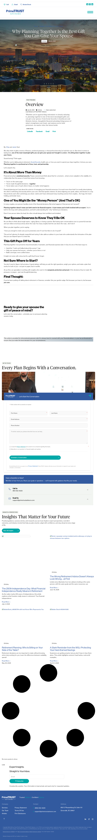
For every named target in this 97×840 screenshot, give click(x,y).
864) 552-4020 (40, 808)
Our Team (5, 810)
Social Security (35, 162)
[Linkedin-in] (85, 819)
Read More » (6, 602)
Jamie (14, 147)
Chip (8, 147)
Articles (44, 41)
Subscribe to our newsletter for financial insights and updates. (26, 449)
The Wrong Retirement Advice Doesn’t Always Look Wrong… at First (72, 577)
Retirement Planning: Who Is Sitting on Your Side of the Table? (22, 648)
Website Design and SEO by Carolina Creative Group (15, 836)
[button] (30, 131)
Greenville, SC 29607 (68, 810)
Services (5, 808)
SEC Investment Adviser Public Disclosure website (29, 831)
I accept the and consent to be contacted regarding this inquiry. (30, 446)
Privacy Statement (21, 446)
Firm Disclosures (20, 813)
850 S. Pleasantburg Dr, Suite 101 (71, 807)
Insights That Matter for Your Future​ (51, 26)
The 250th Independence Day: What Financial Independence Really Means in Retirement (23, 589)
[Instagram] (92, 819)
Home (36, 26)
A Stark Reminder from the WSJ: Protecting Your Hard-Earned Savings (70, 648)
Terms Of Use (19, 810)
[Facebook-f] (89, 819)
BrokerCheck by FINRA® (9, 831)
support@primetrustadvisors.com (45, 811)
